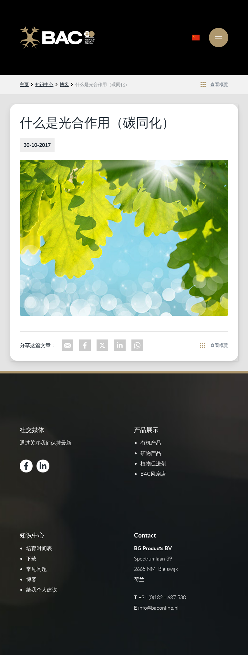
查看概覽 (219, 84)
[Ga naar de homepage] (57, 37)
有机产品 (150, 442)
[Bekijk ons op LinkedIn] (42, 466)
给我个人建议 (41, 589)
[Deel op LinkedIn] (120, 345)
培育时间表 (39, 548)
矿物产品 (150, 453)
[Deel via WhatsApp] (137, 345)
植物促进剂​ (153, 463)
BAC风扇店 (153, 473)
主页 (24, 84)
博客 (64, 84)
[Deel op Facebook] (85, 345)
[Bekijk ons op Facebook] (26, 466)
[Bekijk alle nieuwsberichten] (203, 84)
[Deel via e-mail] (67, 345)
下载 (31, 558)
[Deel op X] (102, 345)
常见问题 (36, 568)
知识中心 (44, 84)
